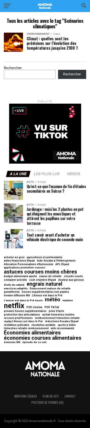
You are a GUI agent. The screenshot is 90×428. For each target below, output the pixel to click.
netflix (14, 305)
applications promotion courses (24, 268)
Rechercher (13, 68)
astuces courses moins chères (40, 271)
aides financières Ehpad (19, 261)
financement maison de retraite (50, 288)
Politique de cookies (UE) (47, 402)
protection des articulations (22, 315)
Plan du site (51, 396)
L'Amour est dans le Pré (47, 295)
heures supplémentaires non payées (45, 292)
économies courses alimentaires (42, 338)
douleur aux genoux (71, 280)
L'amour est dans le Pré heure (23, 300)
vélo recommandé (62, 328)
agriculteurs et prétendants (44, 257)
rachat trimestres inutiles (58, 315)
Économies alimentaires (32, 332)
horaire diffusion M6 (17, 295)
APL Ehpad (62, 264)
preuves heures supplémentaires (25, 311)
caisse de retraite (50, 276)
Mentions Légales (25, 396)
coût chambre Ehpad (42, 280)
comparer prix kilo (15, 280)
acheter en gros (14, 257)
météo (52, 299)
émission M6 (12, 342)
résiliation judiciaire (16, 325)
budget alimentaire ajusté (20, 276)
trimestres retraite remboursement (26, 328)
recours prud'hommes (18, 318)
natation (67, 300)
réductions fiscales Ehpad (61, 321)
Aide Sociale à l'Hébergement (56, 261)
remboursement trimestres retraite (57, 318)
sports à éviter (67, 325)
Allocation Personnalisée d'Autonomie (28, 264)
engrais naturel (44, 284)
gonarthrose (12, 292)
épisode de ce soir (34, 342)
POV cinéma (34, 307)
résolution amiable (43, 325)
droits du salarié (14, 285)
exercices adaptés (16, 288)
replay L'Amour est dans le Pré (23, 321)
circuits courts (73, 276)
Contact (70, 396)
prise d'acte (56, 311)
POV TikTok (51, 307)
